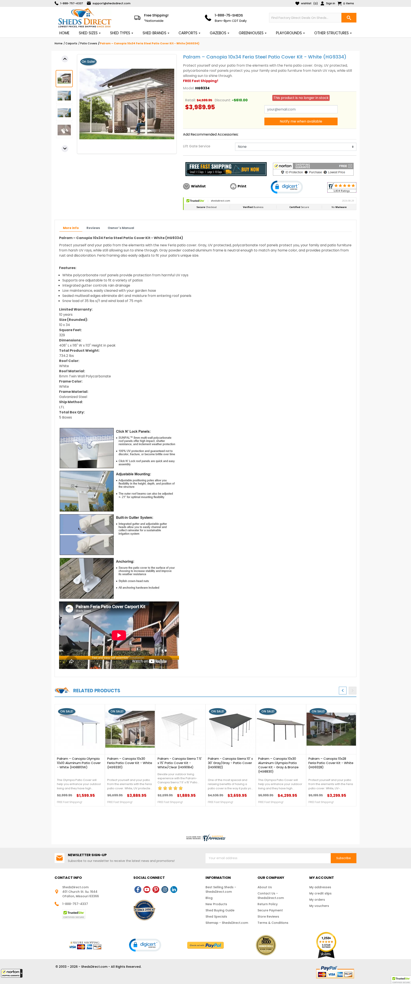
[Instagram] (164, 889)
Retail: (190, 100)
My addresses (320, 887)
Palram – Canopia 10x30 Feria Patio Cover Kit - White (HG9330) (129, 763)
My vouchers (319, 906)
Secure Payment (270, 910)
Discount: (223, 100)
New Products (216, 904)
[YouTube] (146, 889)
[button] (11, 973)
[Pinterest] (155, 889)
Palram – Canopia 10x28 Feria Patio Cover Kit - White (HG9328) (330, 763)
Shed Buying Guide (220, 910)
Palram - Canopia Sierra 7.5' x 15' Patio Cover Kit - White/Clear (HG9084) (180, 763)
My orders (317, 899)
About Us (265, 887)
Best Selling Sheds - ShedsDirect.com (221, 889)
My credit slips (320, 893)
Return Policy (268, 904)
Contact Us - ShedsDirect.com (271, 895)
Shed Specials (216, 916)
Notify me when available (301, 121)
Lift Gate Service (196, 146)
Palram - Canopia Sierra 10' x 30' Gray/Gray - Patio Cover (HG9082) (230, 763)
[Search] (348, 17)
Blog (209, 898)
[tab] (71, 228)
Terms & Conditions (273, 923)
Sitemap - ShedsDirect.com (227, 923)
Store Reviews (268, 916)
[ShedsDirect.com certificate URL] (205, 837)
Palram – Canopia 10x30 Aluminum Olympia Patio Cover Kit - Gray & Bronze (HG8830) (278, 765)
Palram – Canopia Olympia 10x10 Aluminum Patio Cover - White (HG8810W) (79, 763)
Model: (189, 88)
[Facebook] (137, 889)
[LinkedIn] (173, 889)
